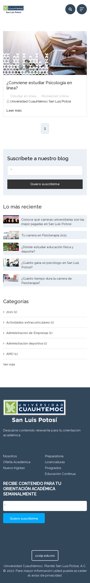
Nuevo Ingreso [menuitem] (14, 468)
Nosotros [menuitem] (10, 456)
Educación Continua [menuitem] (60, 474)
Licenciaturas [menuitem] (55, 462)
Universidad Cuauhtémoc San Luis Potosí (40, 101)
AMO (12, 354)
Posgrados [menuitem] (53, 468)
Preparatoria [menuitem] (54, 456)
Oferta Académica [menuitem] (16, 462)
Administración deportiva (26, 343)
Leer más (14, 111)
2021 (11, 312)
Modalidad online (55, 96)
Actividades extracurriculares (30, 322)
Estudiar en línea (23, 96)
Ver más (9, 364)
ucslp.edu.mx (45, 556)
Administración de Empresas (29, 333)
